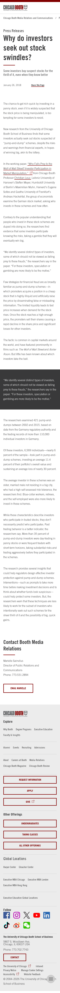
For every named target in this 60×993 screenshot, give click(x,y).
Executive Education (43, 729)
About (5, 759)
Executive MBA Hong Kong (15, 885)
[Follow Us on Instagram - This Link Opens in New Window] (16, 915)
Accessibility (9, 974)
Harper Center (9, 866)
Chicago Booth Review (39, 765)
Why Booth (8, 729)
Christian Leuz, (22, 177)
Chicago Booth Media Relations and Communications (28, 17)
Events (16, 747)
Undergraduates (30, 823)
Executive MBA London (38, 879)
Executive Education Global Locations (20, 897)
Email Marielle (18, 688)
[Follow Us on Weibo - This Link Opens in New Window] (16, 925)
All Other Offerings (30, 845)
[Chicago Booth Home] (15, 8)
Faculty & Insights (11, 734)
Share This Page (37, 85)
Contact (14, 957)
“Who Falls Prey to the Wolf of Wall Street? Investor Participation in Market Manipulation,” (27, 168)
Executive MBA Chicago (14, 879)
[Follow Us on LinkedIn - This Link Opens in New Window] (46, 915)
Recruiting (26, 747)
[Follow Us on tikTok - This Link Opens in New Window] (6, 925)
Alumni (6, 747)
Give (28, 801)
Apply (30, 790)
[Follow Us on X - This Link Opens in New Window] (26, 915)
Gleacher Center (26, 866)
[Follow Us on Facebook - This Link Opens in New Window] (6, 915)
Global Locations (14, 858)
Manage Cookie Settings (32, 970)
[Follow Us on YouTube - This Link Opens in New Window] (36, 915)
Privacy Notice (9, 970)
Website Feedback (32, 974)
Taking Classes (30, 834)
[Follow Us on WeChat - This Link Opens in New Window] (26, 925)
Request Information (30, 779)
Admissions (39, 747)
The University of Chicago (15, 966)
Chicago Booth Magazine (14, 765)
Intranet (39, 966)
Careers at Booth (19, 759)
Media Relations (37, 759)
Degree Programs (23, 729)
